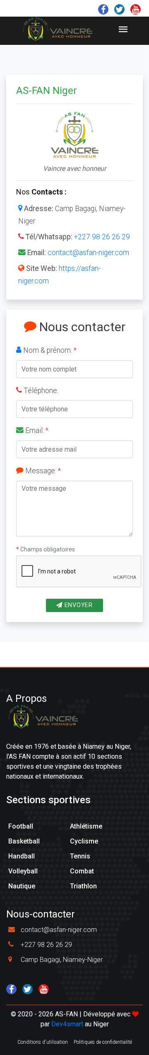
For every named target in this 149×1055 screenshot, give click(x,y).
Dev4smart (67, 1024)
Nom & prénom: (49, 350)
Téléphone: (40, 390)
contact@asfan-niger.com (88, 252)
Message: (42, 471)
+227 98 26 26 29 (102, 237)
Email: (36, 430)
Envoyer (77, 605)
